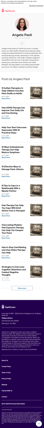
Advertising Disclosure (36, 5)
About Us (5, 360)
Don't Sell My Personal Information (13, 404)
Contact (4, 397)
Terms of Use (6, 372)
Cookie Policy (6, 366)
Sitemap (4, 385)
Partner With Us (7, 391)
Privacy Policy (6, 379)
